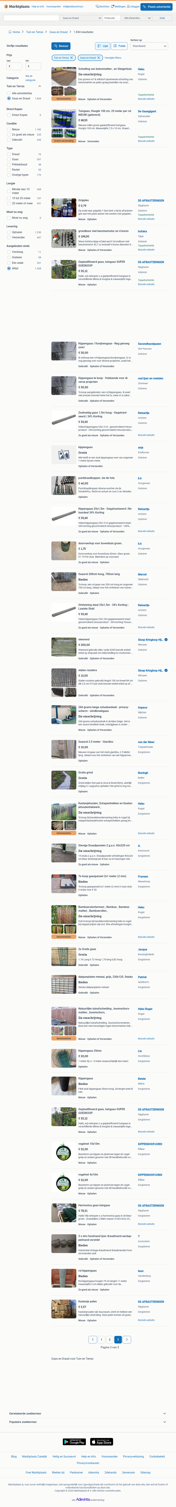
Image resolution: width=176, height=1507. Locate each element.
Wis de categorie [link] (30, 78)
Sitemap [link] (145, 1472)
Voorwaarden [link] (53, 6)
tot (27, 60)
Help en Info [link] (88, 1456)
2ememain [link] (128, 1472)
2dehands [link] (110, 1472)
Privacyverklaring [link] (133, 1456)
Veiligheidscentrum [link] (73, 6)
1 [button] (101, 1339)
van (8, 60)
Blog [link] (14, 1456)
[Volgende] (127, 1339)
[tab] (102, 46)
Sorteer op (136, 40)
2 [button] (110, 1339)
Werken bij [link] (58, 1472)
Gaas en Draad (88, 57)
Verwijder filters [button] (113, 57)
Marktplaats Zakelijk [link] (34, 1456)
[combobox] (31, 18)
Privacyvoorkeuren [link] (88, 1463)
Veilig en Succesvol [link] (64, 1456)
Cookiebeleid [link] (157, 1456)
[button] (118, 6)
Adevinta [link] (93, 1472)
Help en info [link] (38, 6)
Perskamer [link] (76, 1472)
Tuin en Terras (61, 57)
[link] (16, 6)
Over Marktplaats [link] (36, 1472)
